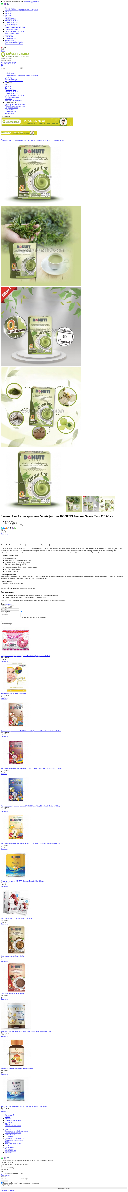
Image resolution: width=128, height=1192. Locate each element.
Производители (10, 1134)
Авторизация (9, 1147)
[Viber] (13, 528)
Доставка (8, 1118)
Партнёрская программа (13, 1133)
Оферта (7, 1124)
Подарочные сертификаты (14, 1140)
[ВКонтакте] (4, 528)
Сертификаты (9, 1122)
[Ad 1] (37, 121)
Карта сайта (9, 1152)
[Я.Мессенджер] (2, 528)
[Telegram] (8, 528)
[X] (10, 528)
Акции (7, 1142)
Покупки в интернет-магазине (15, 1138)
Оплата (7, 1117)
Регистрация (9, 1149)
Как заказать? (9, 1115)
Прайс (7, 1145)
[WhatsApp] (15, 528)
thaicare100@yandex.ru (31, 1)
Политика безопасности (13, 1126)
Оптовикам (9, 1136)
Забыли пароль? (10, 1151)
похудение (8, 604)
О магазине (9, 1129)
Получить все (5, 1175)
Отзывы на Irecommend (13, 1120)
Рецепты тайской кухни (13, 1143)
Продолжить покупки (64, 1188)
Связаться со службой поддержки (16, 1131)
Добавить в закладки (64, 538)
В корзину (4, 534)
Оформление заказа (7, 1190)
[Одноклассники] (6, 528)
